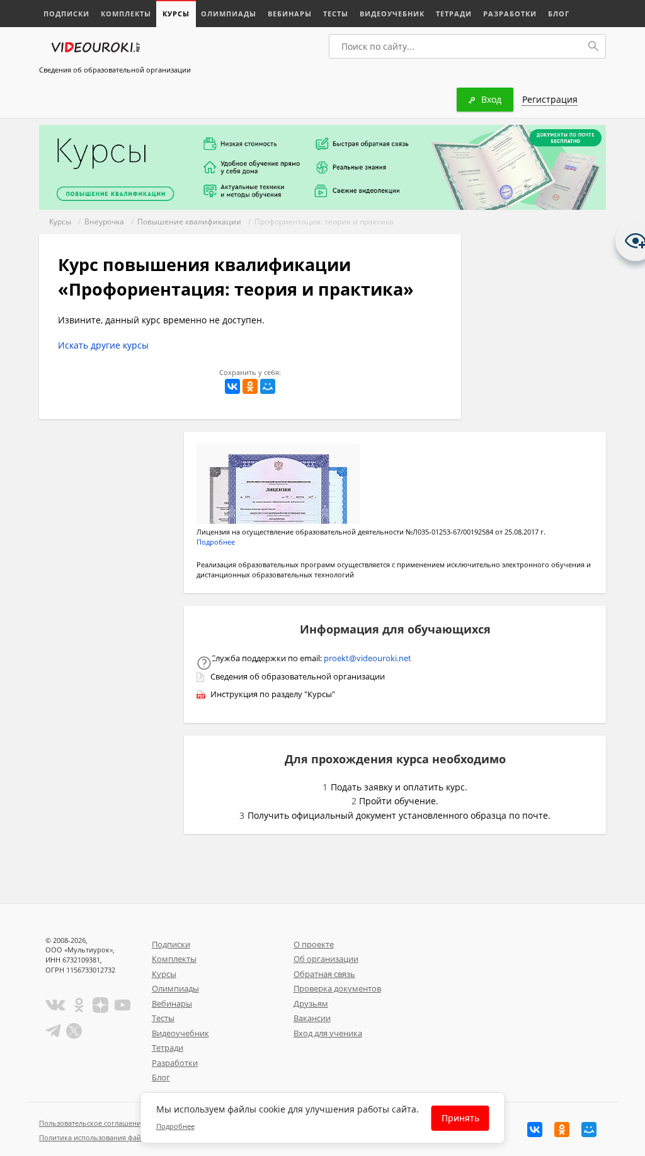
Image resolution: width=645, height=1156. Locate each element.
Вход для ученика (328, 1033)
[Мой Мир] (267, 386)
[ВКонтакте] (232, 386)
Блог (558, 13)
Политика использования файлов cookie (107, 1137)
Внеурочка (104, 221)
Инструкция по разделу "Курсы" (272, 694)
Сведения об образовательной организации (115, 69)
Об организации (326, 958)
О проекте (314, 944)
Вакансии (312, 1018)
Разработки (510, 13)
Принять (460, 1118)
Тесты (335, 13)
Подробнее (216, 541)
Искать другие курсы (103, 345)
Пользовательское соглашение (92, 1123)
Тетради (454, 13)
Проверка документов (337, 988)
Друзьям (311, 1003)
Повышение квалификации (189, 221)
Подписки (66, 13)
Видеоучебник (392, 13)
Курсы (176, 13)
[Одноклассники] (250, 386)
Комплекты (126, 13)
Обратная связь (324, 974)
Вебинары (290, 13)
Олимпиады (228, 13)
